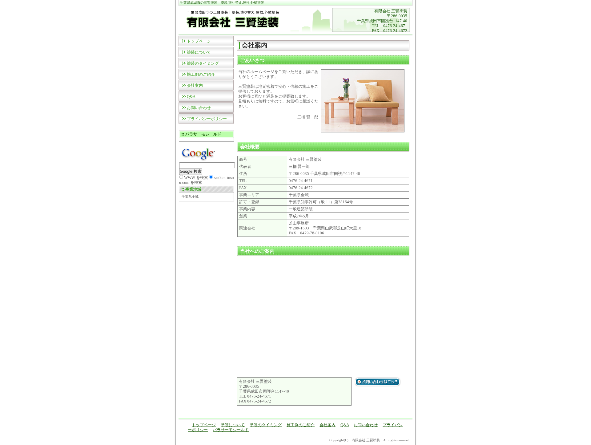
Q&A (191, 96)
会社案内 (195, 85)
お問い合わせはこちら (378, 381)
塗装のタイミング (203, 63)
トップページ (199, 41)
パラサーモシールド (203, 134)
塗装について (199, 52)
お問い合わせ (199, 107)
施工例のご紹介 (201, 74)
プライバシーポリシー (207, 118)
